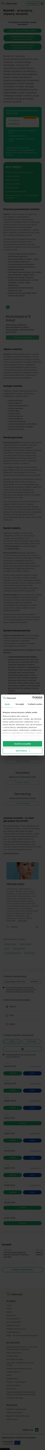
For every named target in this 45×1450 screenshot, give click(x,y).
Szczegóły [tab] (20, 704)
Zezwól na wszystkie (22, 744)
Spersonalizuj (21, 751)
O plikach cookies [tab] (35, 704)
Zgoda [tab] (7, 704)
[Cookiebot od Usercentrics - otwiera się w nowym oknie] (32, 697)
